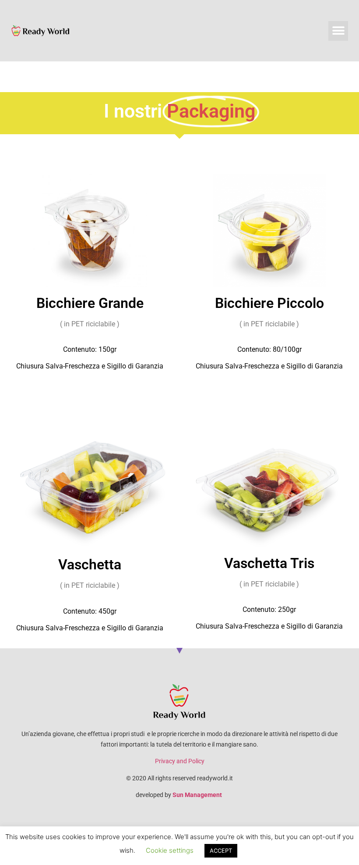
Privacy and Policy (179, 761)
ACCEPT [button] (221, 850)
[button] (338, 31)
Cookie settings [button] (170, 850)
